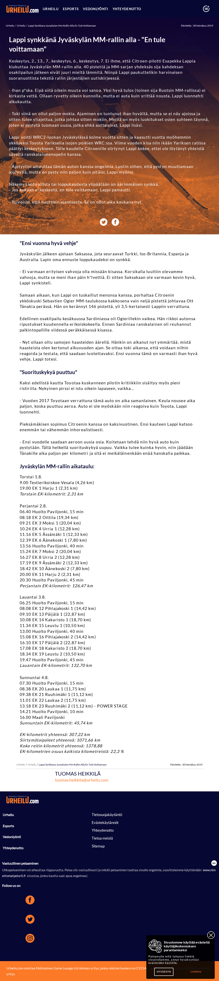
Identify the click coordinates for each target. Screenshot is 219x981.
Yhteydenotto (13, 848)
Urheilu (10, 25)
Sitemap (98, 846)
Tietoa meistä (102, 838)
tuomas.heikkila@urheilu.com (81, 779)
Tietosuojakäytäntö (107, 814)
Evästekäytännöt (105, 822)
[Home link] (22, 9)
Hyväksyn (164, 971)
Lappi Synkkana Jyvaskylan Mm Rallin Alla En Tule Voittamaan (62, 25)
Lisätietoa (196, 971)
